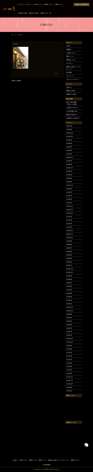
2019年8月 (69, 279)
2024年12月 (69, 157)
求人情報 (68, 72)
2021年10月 (69, 213)
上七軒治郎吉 (46, 465)
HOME (20, 4)
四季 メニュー (58, 4)
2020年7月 (69, 248)
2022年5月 (69, 195)
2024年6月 (69, 164)
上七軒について (36, 4)
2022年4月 (69, 199)
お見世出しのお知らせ (72, 118)
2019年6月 (69, 286)
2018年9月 (69, 314)
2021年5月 (69, 216)
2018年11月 (69, 307)
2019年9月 (69, 276)
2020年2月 (69, 262)
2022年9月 (69, 189)
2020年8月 (69, 244)
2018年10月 (69, 311)
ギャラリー (69, 63)
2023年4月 (69, 178)
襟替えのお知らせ (71, 114)
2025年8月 (69, 143)
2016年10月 (69, 384)
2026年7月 (69, 126)
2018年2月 (69, 331)
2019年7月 (69, 283)
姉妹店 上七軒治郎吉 (81, 4)
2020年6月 (69, 251)
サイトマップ (70, 76)
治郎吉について (70, 60)
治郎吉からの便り (32, 13)
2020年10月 (69, 237)
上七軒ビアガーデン (72, 107)
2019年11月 (69, 269)
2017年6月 (69, 356)
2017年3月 (69, 366)
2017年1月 (69, 373)
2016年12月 (69, 377)
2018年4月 (69, 324)
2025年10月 (69, 136)
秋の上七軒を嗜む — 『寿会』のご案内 (72, 103)
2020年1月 (69, 265)
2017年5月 (69, 359)
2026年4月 (69, 129)
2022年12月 (69, 185)
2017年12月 (69, 338)
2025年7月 (69, 147)
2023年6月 (69, 175)
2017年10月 (69, 342)
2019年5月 (69, 290)
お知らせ (27, 4)
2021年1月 (69, 227)
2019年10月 (69, 272)
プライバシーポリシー (72, 79)
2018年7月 (69, 317)
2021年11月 (69, 209)
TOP (12, 34)
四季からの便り (22, 13)
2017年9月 (69, 345)
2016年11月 (69, 380)
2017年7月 (69, 352)
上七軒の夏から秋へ (72, 111)
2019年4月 (69, 293)
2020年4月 (69, 255)
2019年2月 (69, 300)
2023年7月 (69, 171)
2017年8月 (69, 349)
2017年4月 (69, 363)
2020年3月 (69, 258)
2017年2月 (69, 370)
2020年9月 (69, 241)
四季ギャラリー (43, 13)
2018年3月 (69, 328)
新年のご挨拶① (16, 80)
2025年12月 (69, 133)
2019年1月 (69, 304)
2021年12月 (69, 206)
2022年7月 (69, 192)
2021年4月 (69, 220)
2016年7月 (69, 391)
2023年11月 (69, 168)
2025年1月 (69, 154)
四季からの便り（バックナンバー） (73, 68)
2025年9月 (69, 140)
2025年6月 (69, 150)
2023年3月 (69, 182)
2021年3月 (69, 223)
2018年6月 (69, 321)
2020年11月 (69, 234)
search (50, 13)
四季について (47, 4)
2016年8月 (69, 387)
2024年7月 (69, 161)
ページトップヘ (86, 445)
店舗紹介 (68, 49)
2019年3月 (69, 297)
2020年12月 (69, 230)
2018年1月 (69, 335)
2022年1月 (69, 202)
